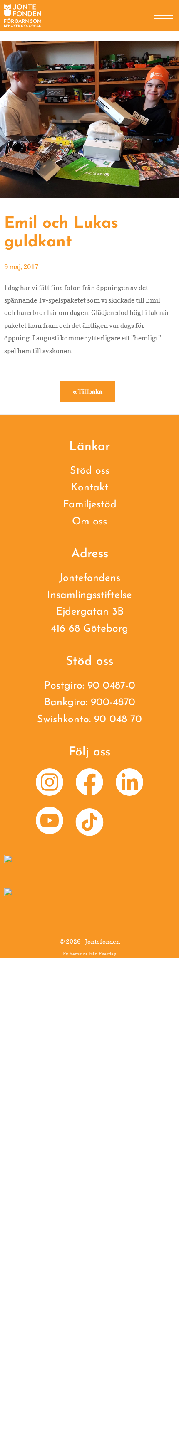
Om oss (89, 522)
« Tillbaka (87, 391)
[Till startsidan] (22, 15)
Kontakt (89, 487)
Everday (107, 954)
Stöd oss (89, 471)
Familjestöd (90, 505)
